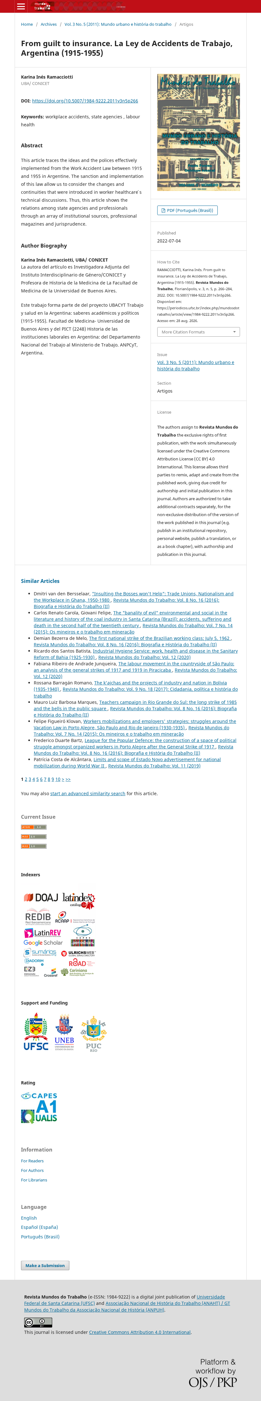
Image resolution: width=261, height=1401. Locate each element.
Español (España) (39, 1227)
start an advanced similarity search (87, 793)
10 (57, 779)
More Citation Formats (183, 332)
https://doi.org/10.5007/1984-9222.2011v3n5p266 (85, 101)
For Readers (32, 1161)
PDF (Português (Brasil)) (189, 210)
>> (68, 779)
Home (27, 24)
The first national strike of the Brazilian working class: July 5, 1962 (160, 638)
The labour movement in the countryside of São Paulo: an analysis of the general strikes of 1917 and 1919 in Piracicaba (134, 667)
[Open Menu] (21, 6)
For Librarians (34, 1180)
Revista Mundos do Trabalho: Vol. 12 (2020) (144, 657)
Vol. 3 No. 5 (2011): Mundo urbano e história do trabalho (118, 24)
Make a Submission (45, 1265)
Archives (49, 24)
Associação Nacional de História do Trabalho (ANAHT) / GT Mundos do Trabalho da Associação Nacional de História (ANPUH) (127, 1306)
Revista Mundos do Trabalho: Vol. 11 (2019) (154, 766)
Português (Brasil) (40, 1237)
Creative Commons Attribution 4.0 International (140, 1332)
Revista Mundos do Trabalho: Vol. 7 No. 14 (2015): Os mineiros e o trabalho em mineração (133, 628)
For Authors (32, 1170)
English (29, 1218)
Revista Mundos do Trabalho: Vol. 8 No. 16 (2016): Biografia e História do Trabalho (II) (125, 644)
